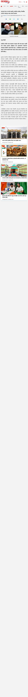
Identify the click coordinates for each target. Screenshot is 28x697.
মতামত (26, 6)
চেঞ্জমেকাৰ (11, 6)
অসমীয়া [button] (20, 1)
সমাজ (7, 6)
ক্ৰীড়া (23, 6)
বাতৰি (4, 6)
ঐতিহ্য (15, 6)
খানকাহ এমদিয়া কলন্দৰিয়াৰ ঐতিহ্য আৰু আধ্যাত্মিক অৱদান (11, 140)
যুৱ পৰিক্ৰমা (19, 7)
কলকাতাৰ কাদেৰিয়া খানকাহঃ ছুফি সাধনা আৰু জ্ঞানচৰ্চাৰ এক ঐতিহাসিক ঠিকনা (14, 177)
